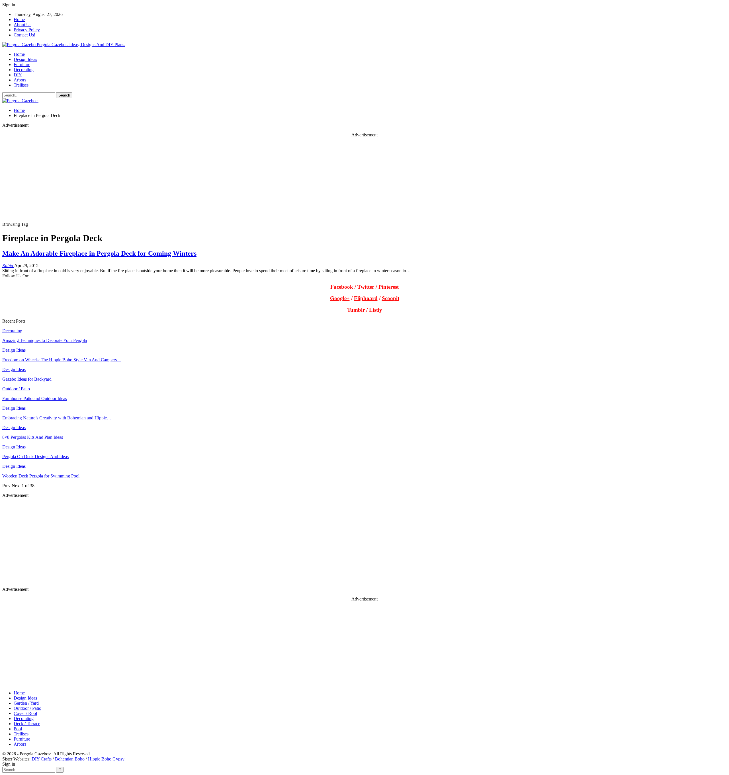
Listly (375, 310)
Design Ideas (25, 59)
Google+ (340, 298)
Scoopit (390, 298)
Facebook (341, 287)
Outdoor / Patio (16, 388)
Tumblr (356, 310)
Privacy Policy (27, 29)
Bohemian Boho (70, 758)
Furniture (22, 64)
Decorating (24, 69)
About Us (22, 24)
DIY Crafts (42, 758)
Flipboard (366, 298)
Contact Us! (24, 34)
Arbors (20, 79)
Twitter (365, 287)
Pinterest (388, 287)
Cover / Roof (25, 713)
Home (19, 19)
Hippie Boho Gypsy (106, 758)
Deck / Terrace (27, 723)
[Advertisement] (173, 182)
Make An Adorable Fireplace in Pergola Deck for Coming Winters (99, 253)
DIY (18, 74)
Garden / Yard (26, 703)
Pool (18, 728)
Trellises (21, 85)
